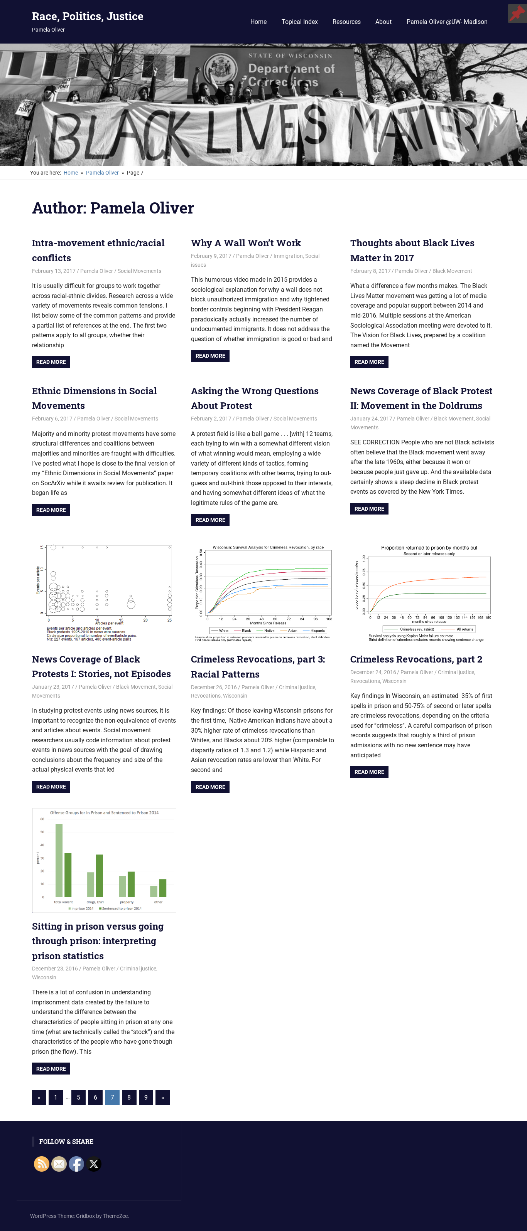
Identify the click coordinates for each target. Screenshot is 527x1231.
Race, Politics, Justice (88, 16)
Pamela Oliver (96, 271)
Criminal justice (297, 687)
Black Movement (452, 271)
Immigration (288, 256)
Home (258, 21)
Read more (51, 362)
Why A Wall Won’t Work (246, 243)
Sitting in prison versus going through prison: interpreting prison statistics (98, 941)
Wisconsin (235, 696)
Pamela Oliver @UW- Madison (447, 21)
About (383, 21)
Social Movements (139, 271)
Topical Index (300, 21)
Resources (347, 21)
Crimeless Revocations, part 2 (416, 659)
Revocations (206, 696)
